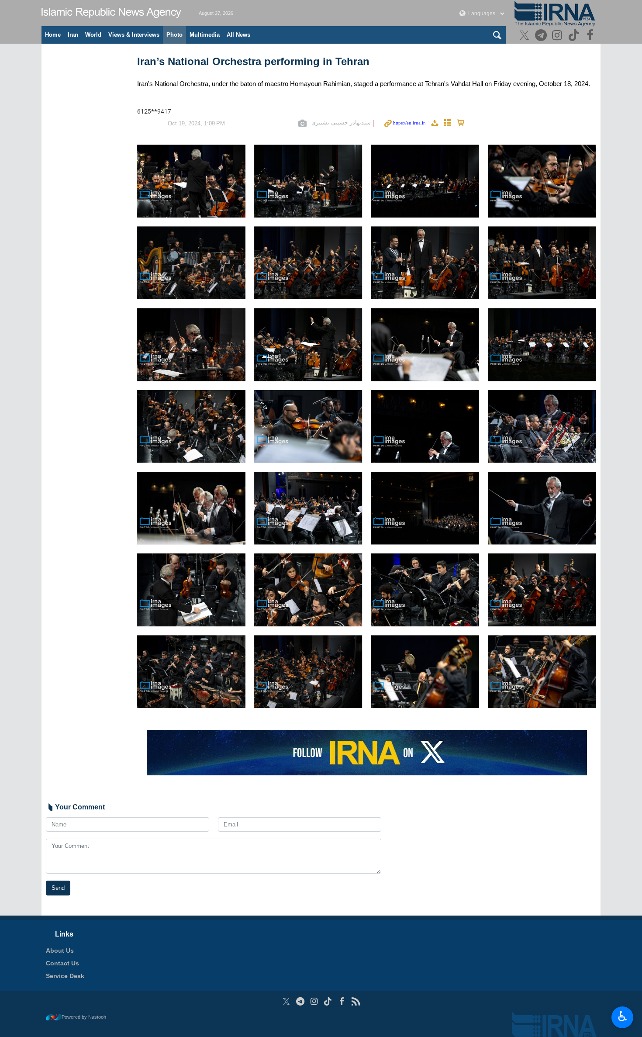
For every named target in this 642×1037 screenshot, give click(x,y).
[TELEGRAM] (542, 36)
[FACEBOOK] (591, 36)
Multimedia (205, 34)
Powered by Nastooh (84, 1017)
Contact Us (62, 963)
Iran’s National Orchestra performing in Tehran (253, 61)
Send (58, 888)
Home (53, 34)
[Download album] (434, 123)
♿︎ (622, 1016)
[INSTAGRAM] (558, 36)
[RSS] (356, 1001)
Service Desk (65, 975)
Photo (174, 34)
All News (238, 34)
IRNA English (111, 13)
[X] (525, 36)
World (93, 34)
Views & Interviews (133, 34)
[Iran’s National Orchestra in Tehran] (191, 181)
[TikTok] (575, 36)
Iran (73, 34)
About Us (60, 950)
